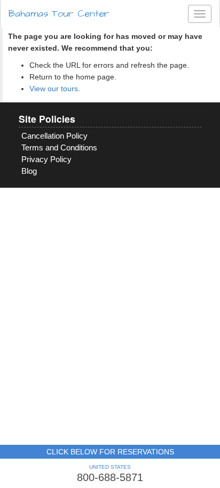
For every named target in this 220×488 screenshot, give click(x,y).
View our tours (53, 88)
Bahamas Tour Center (59, 13)
